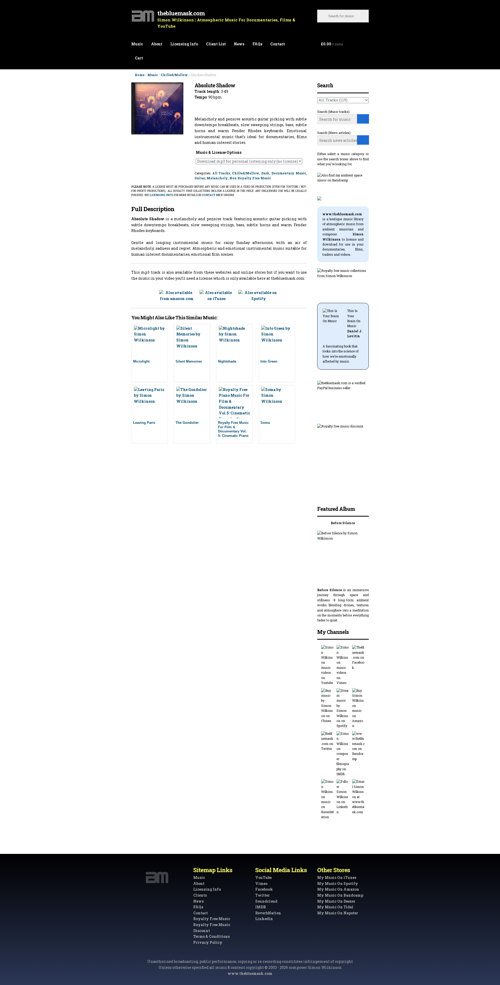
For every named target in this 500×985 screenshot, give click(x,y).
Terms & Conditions (211, 936)
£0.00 (332, 43)
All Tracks (221, 173)
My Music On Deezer (336, 901)
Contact (277, 43)
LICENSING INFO (161, 195)
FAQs (257, 43)
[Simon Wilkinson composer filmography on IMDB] (342, 754)
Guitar (200, 178)
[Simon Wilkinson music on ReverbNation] (327, 799)
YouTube (263, 877)
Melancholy (217, 178)
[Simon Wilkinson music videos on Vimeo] (342, 665)
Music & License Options (218, 152)
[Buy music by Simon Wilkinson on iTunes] (327, 706)
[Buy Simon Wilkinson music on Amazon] (358, 708)
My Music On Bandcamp (340, 895)
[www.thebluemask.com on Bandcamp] (358, 746)
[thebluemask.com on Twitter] (327, 741)
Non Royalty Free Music (250, 178)
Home (140, 75)
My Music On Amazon (338, 889)
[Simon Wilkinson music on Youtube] (327, 665)
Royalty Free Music (211, 918)
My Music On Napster (337, 912)
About (156, 43)
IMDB (260, 906)
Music (137, 43)
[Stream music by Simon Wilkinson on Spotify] (342, 708)
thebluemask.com (181, 13)
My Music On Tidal (335, 906)
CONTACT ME (211, 195)
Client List (216, 43)
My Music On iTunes (336, 877)
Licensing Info (184, 43)
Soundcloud (266, 901)
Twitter (262, 895)
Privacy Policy (207, 942)
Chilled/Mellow (174, 75)
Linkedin (264, 918)
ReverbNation (268, 912)
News (239, 43)
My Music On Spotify (337, 883)
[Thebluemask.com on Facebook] (358, 657)
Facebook (264, 889)
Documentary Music (288, 173)
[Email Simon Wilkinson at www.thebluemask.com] (358, 797)
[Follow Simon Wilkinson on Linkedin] (342, 797)
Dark (265, 173)
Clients (200, 895)
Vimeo (261, 883)
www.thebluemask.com (250, 973)
